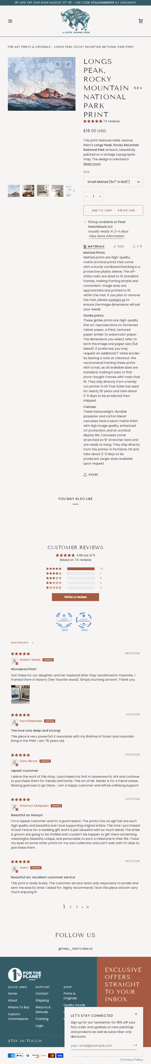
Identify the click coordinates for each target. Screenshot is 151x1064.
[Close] (137, 1012)
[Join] (133, 1045)
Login (39, 1025)
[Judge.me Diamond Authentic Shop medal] (64, 620)
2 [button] (70, 907)
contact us (117, 300)
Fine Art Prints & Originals (29, 47)
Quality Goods (74, 1005)
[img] (20, 654)
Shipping (42, 1000)
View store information (106, 236)
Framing (42, 1019)
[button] (93, 121)
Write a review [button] (75, 597)
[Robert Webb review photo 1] (20, 694)
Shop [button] (68, 987)
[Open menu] (14, 21)
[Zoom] (57, 64)
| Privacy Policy (131, 1060)
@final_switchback (75, 949)
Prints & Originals (70, 995)
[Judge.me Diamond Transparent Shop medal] (84, 620)
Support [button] (43, 987)
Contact (42, 993)
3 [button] (77, 907)
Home (12, 993)
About (12, 1000)
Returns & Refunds (43, 1009)
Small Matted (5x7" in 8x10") (108, 182)
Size (121, 246)
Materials (96, 246)
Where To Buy (18, 1007)
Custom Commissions (18, 1016)
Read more (91, 164)
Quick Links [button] (17, 987)
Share (93, 475)
